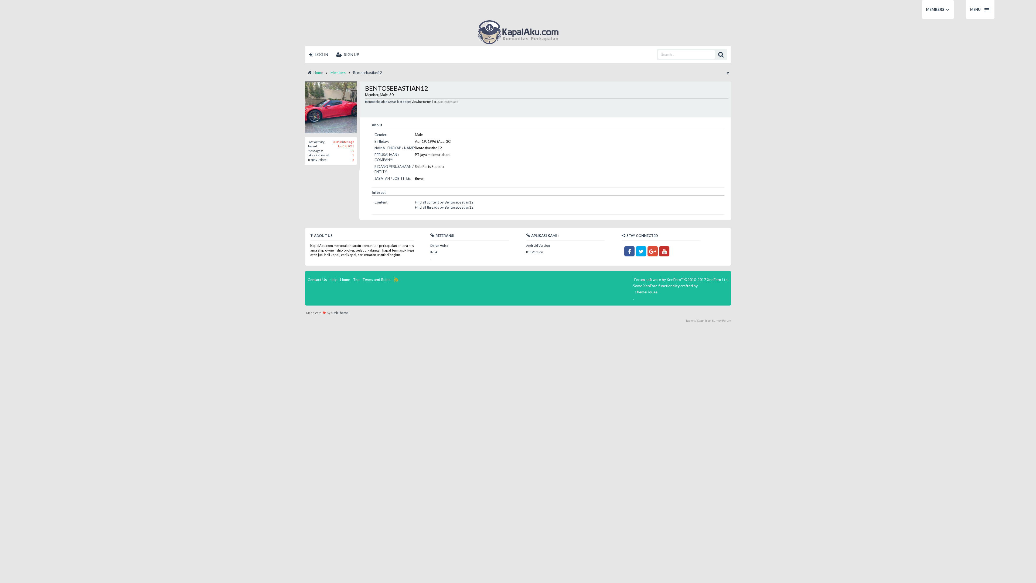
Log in (321, 54)
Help (334, 279)
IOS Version (534, 252)
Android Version (538, 245)
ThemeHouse (645, 292)
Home (345, 279)
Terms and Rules (376, 279)
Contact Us (317, 279)
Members (935, 9)
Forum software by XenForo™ (681, 279)
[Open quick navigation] (727, 72)
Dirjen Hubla (439, 245)
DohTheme (340, 312)
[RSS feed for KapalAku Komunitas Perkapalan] (396, 279)
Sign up (351, 54)
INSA (433, 252)
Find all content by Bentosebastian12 (444, 202)
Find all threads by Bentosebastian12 (444, 207)
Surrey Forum (721, 320)
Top (356, 279)
